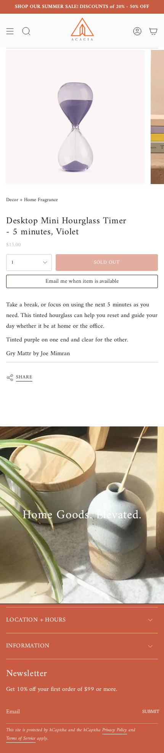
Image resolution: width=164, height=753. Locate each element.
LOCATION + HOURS (36, 620)
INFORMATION (27, 646)
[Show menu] (10, 31)
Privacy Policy (114, 730)
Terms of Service (20, 738)
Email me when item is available (82, 281)
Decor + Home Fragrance (32, 199)
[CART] (153, 31)
